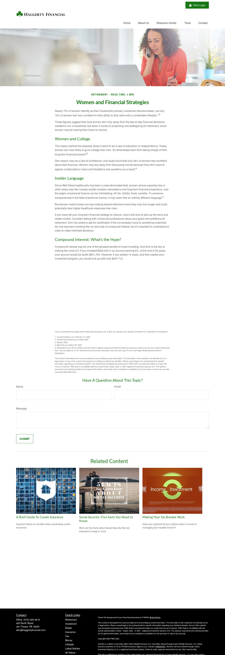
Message (21, 408)
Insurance (70, 632)
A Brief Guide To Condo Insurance (39, 517)
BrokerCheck (155, 617)
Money (68, 640)
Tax (67, 636)
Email (117, 386)
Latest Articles (72, 648)
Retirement (71, 619)
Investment (71, 623)
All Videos (70, 652)
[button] (127, 22)
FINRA (158, 646)
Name (19, 386)
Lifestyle (69, 644)
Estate (68, 627)
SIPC (163, 646)
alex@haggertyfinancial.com (31, 630)
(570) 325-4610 (32, 619)
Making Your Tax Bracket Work (163, 517)
